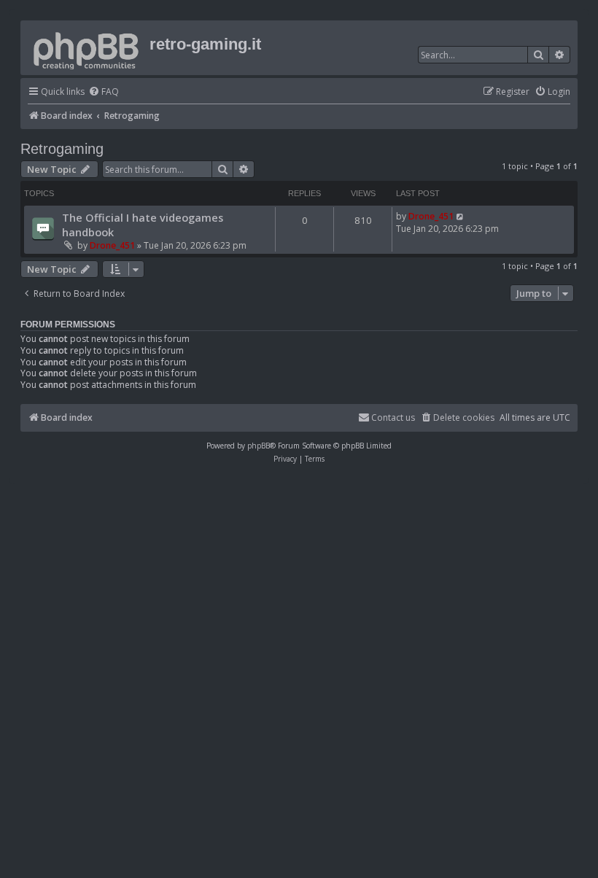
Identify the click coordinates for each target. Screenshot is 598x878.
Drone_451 (112, 245)
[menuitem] (103, 92)
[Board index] (87, 47)
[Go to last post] (460, 216)
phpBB (258, 445)
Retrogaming (62, 149)
